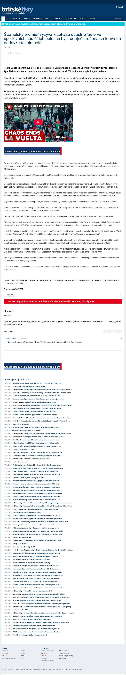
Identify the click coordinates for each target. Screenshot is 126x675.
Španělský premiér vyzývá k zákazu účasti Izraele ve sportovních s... (37, 581)
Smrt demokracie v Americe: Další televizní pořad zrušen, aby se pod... (48, 389)
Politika (22, 653)
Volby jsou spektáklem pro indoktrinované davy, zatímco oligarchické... (47, 405)
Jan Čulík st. (17, 594)
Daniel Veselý (17, 405)
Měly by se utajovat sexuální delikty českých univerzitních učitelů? (45, 622)
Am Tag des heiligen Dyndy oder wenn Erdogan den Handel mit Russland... (47, 550)
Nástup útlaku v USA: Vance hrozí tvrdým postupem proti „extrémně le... (38, 575)
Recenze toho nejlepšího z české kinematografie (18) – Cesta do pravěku (49, 613)
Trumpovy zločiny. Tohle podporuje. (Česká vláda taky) (31, 619)
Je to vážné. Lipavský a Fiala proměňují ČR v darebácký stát (41, 452)
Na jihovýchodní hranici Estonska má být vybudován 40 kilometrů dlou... (38, 534)
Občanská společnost (8, 658)
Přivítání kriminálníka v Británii (23, 449)
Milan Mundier (30, 418)
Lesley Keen (17, 424)
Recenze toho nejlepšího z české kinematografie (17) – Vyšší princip (47, 607)
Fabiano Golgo (18, 389)
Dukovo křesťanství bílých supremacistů (38, 591)
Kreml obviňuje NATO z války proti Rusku (27, 512)
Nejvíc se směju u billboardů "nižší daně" (36, 559)
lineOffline (25, 610)
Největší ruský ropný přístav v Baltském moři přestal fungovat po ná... (37, 500)
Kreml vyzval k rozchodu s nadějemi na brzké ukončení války (34, 525)
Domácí (22, 651)
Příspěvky (92, 19)
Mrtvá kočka (26, 537)
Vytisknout (10, 295)
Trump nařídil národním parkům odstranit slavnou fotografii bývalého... (48, 506)
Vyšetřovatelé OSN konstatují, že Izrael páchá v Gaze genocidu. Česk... (37, 540)
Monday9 (25, 424)
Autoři (82, 19)
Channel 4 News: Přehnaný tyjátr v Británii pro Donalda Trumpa (35, 415)
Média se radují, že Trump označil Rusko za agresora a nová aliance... (45, 597)
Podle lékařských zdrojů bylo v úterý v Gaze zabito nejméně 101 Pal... (37, 474)
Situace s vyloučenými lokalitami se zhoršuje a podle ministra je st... (45, 522)
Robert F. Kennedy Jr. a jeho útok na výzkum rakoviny (31, 562)
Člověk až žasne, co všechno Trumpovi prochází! (53, 418)
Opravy (43, 656)
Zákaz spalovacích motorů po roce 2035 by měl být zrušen (43, 437)
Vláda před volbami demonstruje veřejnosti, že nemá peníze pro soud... (46, 603)
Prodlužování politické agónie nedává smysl (40, 402)
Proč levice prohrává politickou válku (36, 459)
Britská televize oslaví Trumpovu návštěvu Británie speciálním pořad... (37, 572)
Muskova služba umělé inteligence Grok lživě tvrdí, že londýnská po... (37, 629)
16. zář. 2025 (22, 338)
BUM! (33, 547)
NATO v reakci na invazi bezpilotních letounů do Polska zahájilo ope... (36, 490)
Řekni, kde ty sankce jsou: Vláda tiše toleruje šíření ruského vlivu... (36, 440)
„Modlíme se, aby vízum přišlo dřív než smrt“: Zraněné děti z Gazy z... (37, 383)
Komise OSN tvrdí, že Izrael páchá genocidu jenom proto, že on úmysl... (37, 455)
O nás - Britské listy (47, 651)
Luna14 (24, 544)
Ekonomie (4, 653)
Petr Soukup (11, 338)
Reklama (44, 658)
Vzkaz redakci (64, 653)
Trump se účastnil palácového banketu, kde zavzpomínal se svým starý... (38, 399)
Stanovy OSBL (64, 651)
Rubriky (58, 19)
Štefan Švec (17, 537)
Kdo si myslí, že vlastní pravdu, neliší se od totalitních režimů (43, 594)
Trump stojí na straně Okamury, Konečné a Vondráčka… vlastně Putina (46, 392)
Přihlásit (119, 7)
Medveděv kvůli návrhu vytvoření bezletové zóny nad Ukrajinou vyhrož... (38, 493)
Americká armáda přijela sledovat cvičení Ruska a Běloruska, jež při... (37, 515)
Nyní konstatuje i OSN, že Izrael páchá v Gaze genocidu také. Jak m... (37, 427)
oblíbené (118, 332)
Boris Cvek (16, 392)
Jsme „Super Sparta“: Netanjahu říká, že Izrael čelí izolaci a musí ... (36, 569)
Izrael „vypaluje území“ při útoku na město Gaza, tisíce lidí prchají (35, 471)
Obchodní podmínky (47, 661)
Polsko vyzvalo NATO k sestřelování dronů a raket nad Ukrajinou (35, 509)
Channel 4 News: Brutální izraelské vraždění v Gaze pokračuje (34, 411)
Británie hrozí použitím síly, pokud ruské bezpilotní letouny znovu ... (36, 528)
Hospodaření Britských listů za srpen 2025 (26, 430)
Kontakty (44, 653)
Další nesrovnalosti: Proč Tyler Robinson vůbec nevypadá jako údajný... (38, 600)
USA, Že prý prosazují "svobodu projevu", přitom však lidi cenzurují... (37, 578)
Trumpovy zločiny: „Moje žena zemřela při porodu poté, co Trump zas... (37, 616)
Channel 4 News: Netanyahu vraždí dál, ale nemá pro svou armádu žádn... (38, 588)
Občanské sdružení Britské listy (25, 669)
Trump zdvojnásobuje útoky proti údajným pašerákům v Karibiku (35, 556)
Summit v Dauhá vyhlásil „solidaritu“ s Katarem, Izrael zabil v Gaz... (36, 566)
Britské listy (18, 10)
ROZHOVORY (37, 19)
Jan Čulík (16, 452)
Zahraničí (4, 651)
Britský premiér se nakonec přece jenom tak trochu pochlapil (34, 625)
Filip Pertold (17, 559)
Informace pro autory (66, 656)
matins (24, 462)
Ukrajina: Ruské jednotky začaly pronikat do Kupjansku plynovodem (36, 487)
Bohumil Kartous (18, 402)
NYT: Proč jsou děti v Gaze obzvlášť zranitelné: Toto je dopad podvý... (36, 632)
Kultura (3, 656)
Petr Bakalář (17, 622)
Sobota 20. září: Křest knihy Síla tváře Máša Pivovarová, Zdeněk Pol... (37, 446)
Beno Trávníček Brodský (21, 547)
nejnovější (108, 332)
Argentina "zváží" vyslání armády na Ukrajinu (28, 477)
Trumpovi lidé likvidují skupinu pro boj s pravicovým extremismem (36, 481)
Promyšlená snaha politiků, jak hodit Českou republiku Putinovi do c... (45, 421)
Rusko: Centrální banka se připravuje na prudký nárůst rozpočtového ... (37, 496)
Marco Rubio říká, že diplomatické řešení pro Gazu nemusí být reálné (37, 553)
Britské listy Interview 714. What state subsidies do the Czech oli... (36, 443)
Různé (22, 658)
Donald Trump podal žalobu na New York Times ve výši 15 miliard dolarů (38, 468)
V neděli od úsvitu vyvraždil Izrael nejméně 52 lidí (30, 635)
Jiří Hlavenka (17, 437)
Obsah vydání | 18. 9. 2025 (17, 379)
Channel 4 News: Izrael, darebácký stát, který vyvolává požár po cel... (37, 584)
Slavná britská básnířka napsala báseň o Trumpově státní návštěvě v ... (37, 408)
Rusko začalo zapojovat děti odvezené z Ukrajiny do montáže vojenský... (38, 531)
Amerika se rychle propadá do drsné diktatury (29, 386)
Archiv (27, 19)
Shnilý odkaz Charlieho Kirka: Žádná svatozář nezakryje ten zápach (47, 433)
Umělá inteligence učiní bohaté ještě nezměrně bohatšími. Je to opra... (37, 465)
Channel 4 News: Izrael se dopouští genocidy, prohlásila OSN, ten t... (36, 484)
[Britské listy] (33, 151)
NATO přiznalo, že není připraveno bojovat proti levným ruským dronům (37, 518)
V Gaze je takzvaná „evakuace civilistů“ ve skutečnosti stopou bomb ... (37, 396)
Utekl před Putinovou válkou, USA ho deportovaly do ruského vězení (47, 503)
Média (22, 656)
